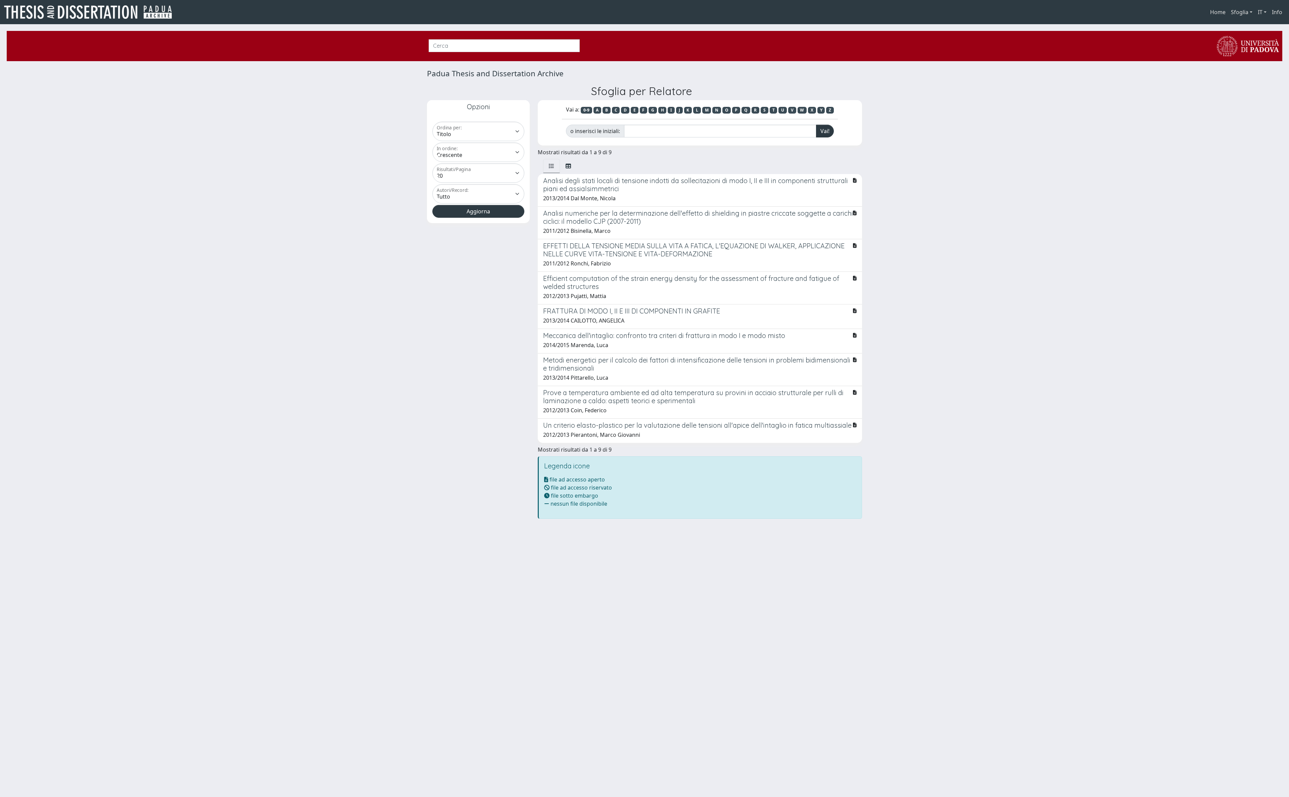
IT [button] (1260, 12)
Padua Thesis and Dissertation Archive (495, 73)
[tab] (551, 166)
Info (1277, 12)
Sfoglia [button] (1239, 12)
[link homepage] (90, 12)
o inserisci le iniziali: (595, 131)
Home (1218, 12)
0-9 (586, 110)
